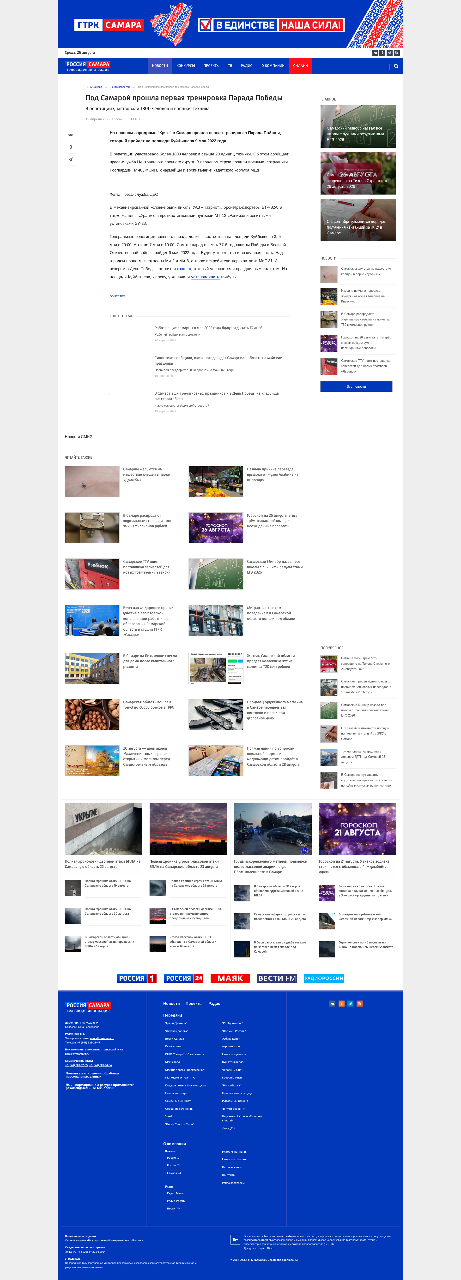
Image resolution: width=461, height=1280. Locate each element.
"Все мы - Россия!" (234, 1031)
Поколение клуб (176, 1093)
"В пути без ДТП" (233, 1108)
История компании (235, 1151)
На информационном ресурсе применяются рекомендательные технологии (100, 1086)
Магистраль (173, 1062)
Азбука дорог (231, 1038)
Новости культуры (234, 1054)
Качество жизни (232, 1077)
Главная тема (173, 1046)
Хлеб (168, 1116)
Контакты (228, 1174)
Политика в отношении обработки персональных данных (92, 1075)
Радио (247, 66)
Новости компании (235, 1159)
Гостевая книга (232, 1167)
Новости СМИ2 (78, 437)
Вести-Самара (174, 1038)
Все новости (356, 386)
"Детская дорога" (176, 1031)
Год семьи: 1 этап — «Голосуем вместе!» (242, 1118)
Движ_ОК (228, 1128)
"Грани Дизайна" (176, 1023)
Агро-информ (231, 1046)
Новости (160, 66)
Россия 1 (173, 1157)
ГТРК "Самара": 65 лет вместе (184, 1054)
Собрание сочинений (179, 1108)
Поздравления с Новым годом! (185, 1085)
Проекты (211, 66)
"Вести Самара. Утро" (179, 1124)
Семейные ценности (178, 1100)
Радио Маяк (175, 1193)
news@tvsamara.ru (102, 1038)
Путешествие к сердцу (237, 1093)
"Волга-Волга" (231, 1085)
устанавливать (205, 277)
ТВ (230, 66)
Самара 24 (174, 1173)
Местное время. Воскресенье (184, 1069)
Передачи (172, 1015)
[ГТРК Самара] (87, 66)
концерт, (185, 269)
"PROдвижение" (232, 1023)
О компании (273, 66)
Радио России (176, 1201)
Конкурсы (185, 66)
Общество (117, 296)
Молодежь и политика (180, 1077)
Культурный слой (233, 1062)
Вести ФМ (174, 1208)
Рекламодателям (233, 1182)
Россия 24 (174, 1165)
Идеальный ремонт (235, 1100)
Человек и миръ (232, 1069)
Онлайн (300, 66)
